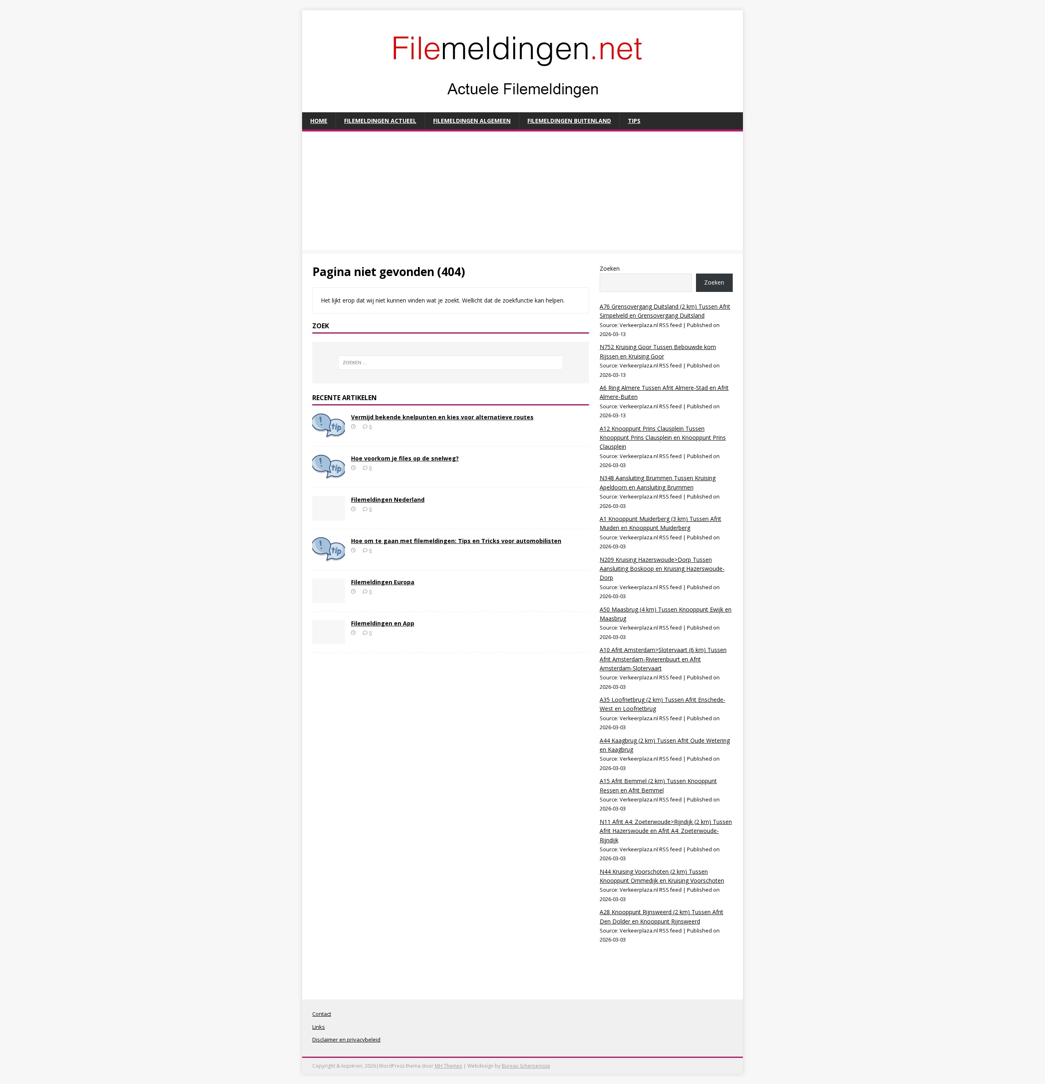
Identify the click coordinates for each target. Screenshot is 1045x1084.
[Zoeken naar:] (450, 362)
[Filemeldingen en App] (328, 639)
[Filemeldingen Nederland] (328, 515)
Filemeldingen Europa (382, 582)
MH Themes (448, 1065)
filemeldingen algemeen (472, 121)
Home (318, 121)
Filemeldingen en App (382, 623)
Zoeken (610, 268)
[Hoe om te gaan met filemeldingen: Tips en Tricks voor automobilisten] (328, 557)
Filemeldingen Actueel (380, 121)
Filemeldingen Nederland (388, 499)
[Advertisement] (522, 193)
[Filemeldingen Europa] (328, 598)
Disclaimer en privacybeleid (346, 1039)
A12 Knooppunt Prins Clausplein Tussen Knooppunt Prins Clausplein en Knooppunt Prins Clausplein (663, 438)
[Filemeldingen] (522, 107)
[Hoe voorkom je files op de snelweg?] (328, 474)
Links (318, 1027)
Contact (321, 1013)
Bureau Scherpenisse (526, 1065)
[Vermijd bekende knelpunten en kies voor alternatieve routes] (328, 433)
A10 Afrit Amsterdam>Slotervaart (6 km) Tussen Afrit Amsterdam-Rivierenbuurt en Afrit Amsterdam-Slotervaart (663, 659)
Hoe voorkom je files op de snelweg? (405, 458)
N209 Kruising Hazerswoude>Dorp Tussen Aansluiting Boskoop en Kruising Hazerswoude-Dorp (662, 569)
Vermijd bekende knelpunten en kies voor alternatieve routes (442, 417)
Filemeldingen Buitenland (569, 121)
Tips (634, 121)
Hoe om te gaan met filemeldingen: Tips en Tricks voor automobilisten (456, 541)
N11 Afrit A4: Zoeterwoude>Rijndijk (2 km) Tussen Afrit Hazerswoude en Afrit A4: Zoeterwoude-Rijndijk (666, 831)
